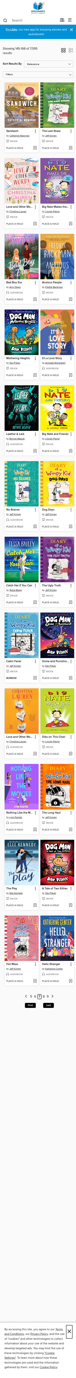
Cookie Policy (48, 1367)
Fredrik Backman (54, 287)
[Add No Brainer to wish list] (35, 526)
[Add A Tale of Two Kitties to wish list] (70, 905)
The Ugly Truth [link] (51, 585)
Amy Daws (15, 287)
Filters (9, 74)
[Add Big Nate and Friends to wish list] (70, 451)
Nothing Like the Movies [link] (19, 813)
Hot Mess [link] (12, 964)
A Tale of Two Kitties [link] (55, 888)
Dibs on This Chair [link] (53, 737)
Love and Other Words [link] (19, 207)
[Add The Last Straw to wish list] (70, 148)
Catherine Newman (19, 135)
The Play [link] (11, 888)
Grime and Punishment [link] (55, 661)
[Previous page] (26, 997)
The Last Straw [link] (51, 131)
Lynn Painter (15, 817)
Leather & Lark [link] (15, 434)
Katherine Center (54, 968)
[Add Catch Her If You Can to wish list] (35, 602)
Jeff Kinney (51, 135)
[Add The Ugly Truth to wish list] (70, 602)
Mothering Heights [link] (18, 358)
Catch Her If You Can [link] (19, 585)
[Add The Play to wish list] (35, 905)
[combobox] (30, 20)
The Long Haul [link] (51, 813)
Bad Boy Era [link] (14, 282)
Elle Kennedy (16, 893)
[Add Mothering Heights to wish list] (35, 375)
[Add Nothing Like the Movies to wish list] (35, 830)
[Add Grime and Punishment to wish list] (70, 678)
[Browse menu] (69, 20)
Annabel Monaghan (55, 363)
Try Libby (11, 30)
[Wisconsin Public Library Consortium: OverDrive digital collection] (38, 8)
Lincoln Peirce (52, 211)
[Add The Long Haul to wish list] (70, 830)
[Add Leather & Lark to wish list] (35, 451)
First (30, 1005)
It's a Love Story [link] (52, 358)
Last (48, 1005)
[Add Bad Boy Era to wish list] (35, 299)
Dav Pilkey (14, 363)
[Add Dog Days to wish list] (70, 526)
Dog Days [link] (48, 509)
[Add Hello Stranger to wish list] (70, 981)
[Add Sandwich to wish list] (35, 148)
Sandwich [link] (12, 131)
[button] (63, 51)
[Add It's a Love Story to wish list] (70, 375)
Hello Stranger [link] (51, 964)
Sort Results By (12, 64)
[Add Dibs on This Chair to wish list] (70, 754)
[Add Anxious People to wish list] (70, 299)
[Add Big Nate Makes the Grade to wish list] (70, 224)
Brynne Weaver (17, 438)
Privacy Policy (39, 1334)
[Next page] (52, 997)
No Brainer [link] (13, 509)
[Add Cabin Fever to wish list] (35, 678)
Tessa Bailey (15, 590)
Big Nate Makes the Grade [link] (55, 207)
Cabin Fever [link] (13, 661)
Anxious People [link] (52, 282)
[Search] (5, 20)
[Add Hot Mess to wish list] (35, 981)
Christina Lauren (17, 211)
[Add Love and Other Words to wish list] (35, 224)
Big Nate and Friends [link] (55, 434)
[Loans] (62, 20)
